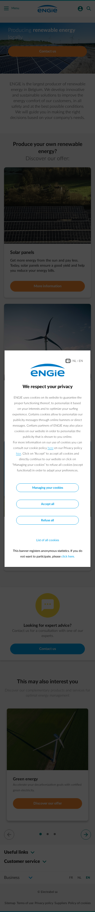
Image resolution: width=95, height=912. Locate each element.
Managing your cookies (47, 487)
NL (74, 360)
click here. (68, 556)
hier (18, 453)
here (50, 448)
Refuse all (47, 520)
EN (81, 360)
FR (68, 360)
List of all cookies (47, 540)
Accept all (47, 504)
